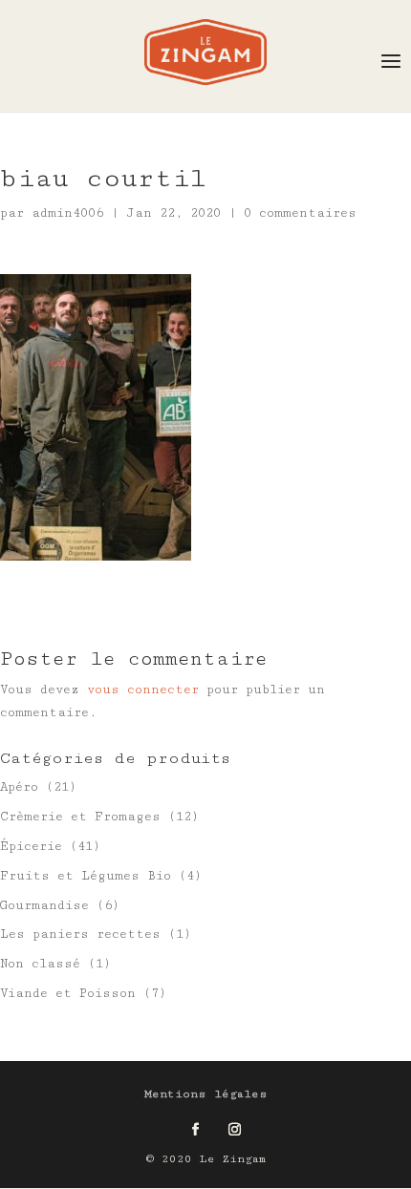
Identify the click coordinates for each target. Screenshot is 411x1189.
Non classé (40, 963)
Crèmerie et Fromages (80, 816)
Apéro (19, 787)
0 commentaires (300, 213)
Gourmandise (44, 905)
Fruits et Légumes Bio (85, 875)
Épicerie (31, 846)
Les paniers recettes (80, 934)
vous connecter (143, 689)
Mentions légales (206, 1094)
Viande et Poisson (68, 993)
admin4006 (67, 213)
